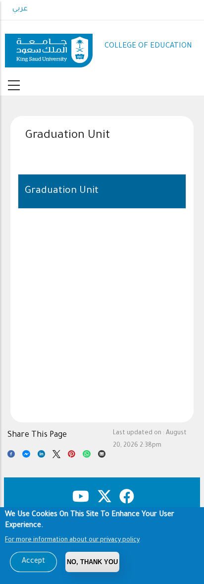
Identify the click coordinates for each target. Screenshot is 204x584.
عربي (20, 9)
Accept (33, 562)
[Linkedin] (41, 456)
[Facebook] (11, 456)
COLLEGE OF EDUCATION (148, 46)
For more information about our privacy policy (72, 540)
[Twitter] (56, 456)
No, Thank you (92, 562)
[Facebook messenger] (26, 456)
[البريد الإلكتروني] (101, 456)
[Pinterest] (71, 456)
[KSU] (49, 47)
